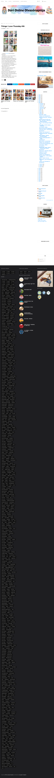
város (10, 750)
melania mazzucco (9, 579)
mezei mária (11, 584)
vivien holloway (9, 758)
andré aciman (4, 310)
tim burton (6, 724)
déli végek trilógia (11, 385)
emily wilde (3, 411)
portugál (3, 648)
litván (10, 556)
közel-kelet (9, 539)
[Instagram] (37, 1)
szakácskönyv (4, 698)
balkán (10, 331)
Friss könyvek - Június (28, 307)
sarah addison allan (5, 673)
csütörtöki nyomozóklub (10, 377)
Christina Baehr (10, 365)
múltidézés (8, 593)
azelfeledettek (11, 329)
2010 (39, 179)
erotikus (10, 416)
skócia (14, 684)
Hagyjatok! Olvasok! (42, 190)
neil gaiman (11, 604)
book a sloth (4, 345)
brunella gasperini (4, 352)
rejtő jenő (13, 662)
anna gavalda (12, 313)
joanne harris (7, 495)
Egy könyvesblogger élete (42, 221)
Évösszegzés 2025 (28, 289)
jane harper (11, 489)
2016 (39, 172)
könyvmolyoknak (4, 536)
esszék (3, 419)
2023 (39, 98)
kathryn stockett (10, 516)
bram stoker (3, 349)
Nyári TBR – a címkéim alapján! (42, 67)
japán (8, 492)
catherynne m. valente (8, 359)
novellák (11, 615)
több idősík (3, 730)
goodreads (11, 450)
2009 (39, 180)
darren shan (9, 380)
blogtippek (3, 341)
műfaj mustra (13, 595)
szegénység (12, 699)
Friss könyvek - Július (41, 75)
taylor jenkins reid (4, 718)
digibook (3, 388)
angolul (3, 313)
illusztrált (6, 478)
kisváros (12, 523)
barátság (13, 334)
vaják (7, 744)
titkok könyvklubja (12, 724)
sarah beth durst (4, 674)
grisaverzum (10, 453)
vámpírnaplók (10, 747)
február (41, 165)
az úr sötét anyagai (5, 329)
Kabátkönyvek (42, 139)
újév (7, 738)
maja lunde (3, 570)
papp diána (3, 632)
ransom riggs (4, 659)
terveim (7, 53)
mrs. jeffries (3, 593)
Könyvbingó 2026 (40, 55)
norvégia (7, 615)
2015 (39, 173)
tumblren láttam (4, 735)
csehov (11, 374)
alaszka (12, 295)
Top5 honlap (40, 219)
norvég (3, 615)
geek (13, 444)
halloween (7, 460)
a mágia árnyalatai (4, 289)
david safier (3, 383)
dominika (3, 393)
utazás (3, 743)
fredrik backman (10, 433)
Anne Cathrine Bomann (5, 315)
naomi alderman (4, 600)
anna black (7, 313)
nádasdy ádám (4, 598)
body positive (9, 341)
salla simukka (9, 670)
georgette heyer (11, 447)
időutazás (3, 477)
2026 (39, 94)
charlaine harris (4, 362)
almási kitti (3, 306)
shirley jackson (4, 680)
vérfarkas (3, 754)
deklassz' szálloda (4, 385)
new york (8, 607)
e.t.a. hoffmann (11, 394)
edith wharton (4, 396)
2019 (39, 168)
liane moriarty (11, 553)
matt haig (7, 576)
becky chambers (4, 337)
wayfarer (3, 761)
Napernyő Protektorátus (5, 601)
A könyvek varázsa (42, 153)
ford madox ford (9, 430)
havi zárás (13, 464)
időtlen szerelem (10, 475)
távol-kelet (7, 716)
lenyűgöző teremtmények (6, 551)
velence (8, 752)
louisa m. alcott (8, 559)
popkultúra (12, 646)
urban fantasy (4, 741)
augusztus (41, 108)
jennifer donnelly (11, 494)
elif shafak (13, 402)
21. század (12, 284)
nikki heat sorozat (4, 614)
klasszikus (3, 525)
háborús (3, 458)
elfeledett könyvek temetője (6, 402)
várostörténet (4, 752)
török (8, 730)
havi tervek (8, 464)
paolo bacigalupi (8, 629)
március (41, 164)
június (40, 111)
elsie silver (3, 408)
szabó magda (4, 696)
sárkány (9, 676)
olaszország (4, 620)
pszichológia (10, 651)
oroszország (13, 621)
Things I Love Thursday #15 (44, 154)
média (8, 578)
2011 (39, 178)
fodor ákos (3, 430)
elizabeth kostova (11, 405)
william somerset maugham (6, 763)
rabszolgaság (4, 652)
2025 (39, 96)
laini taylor (3, 544)
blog (11, 340)
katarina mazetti (11, 511)
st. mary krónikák (12, 688)
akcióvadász (7, 293)
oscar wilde (10, 623)
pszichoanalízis (4, 651)
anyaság (7, 317)
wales (11, 760)
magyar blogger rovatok (9, 567)
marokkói (3, 576)
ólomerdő (8, 620)
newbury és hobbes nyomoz (6, 609)
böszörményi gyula (10, 348)
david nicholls (10, 382)
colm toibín (9, 369)
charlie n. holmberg (5, 363)
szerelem (3, 705)
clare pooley (9, 368)
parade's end (9, 632)
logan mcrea (13, 558)
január (40, 166)
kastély (3, 511)
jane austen (8, 488)
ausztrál (8, 324)
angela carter (10, 310)
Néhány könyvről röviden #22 (44, 119)
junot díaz (12, 505)
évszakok (3, 422)
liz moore (13, 556)
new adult (11, 606)
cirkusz (10, 366)
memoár (3, 581)
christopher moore (5, 366)
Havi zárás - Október (28, 318)
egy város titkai (4, 397)
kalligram (12, 506)
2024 (39, 97)
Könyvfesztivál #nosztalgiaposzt (45, 128)
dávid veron (9, 383)
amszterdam (13, 309)
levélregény (13, 551)
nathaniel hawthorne (5, 604)
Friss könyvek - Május (43, 127)
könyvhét (9, 534)
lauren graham (4, 545)
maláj (7, 570)
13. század (3, 281)
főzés (9, 432)
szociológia (3, 710)
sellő (2, 679)
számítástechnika (9, 698)
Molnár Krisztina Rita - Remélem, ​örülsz (45, 118)
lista (7, 556)
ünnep (6, 743)
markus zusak (4, 575)
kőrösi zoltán (4, 539)
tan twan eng (8, 713)
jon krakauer (4, 500)
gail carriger (4, 441)
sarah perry (10, 674)
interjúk (6, 480)
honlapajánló (9, 472)
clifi (13, 368)
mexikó (3, 584)
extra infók (7, 422)
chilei (14, 363)
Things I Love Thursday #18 (44, 115)
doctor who (7, 390)
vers (13, 754)
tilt (4, 23)
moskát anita (13, 592)
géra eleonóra (4, 449)
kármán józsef (10, 509)
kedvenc (12, 517)
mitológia (12, 589)
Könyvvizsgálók (41, 195)
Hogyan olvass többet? (42, 220)
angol (11, 312)
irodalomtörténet (11, 481)
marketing (9, 573)
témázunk (3, 719)
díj (6, 388)
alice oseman (4, 301)
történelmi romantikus (5, 732)
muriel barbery (4, 595)
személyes (7, 701)
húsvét (6, 474)
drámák (3, 394)
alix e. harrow (4, 303)
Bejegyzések (41, 259)
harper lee (11, 463)
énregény (3, 413)
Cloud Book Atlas (41, 197)
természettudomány (9, 719)
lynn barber (3, 562)
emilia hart (3, 410)
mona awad (13, 590)
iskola (7, 483)
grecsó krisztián (4, 453)
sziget (9, 707)
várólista (14, 749)
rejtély (9, 662)
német (7, 606)
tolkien (8, 726)
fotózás (3, 432)
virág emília (8, 757)
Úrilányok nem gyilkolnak (11, 741)
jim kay (3, 495)
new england (4, 607)
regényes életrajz (4, 662)
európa (9, 419)
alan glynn (3, 295)
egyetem (9, 397)
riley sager (10, 665)
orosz (8, 621)
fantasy (12, 425)
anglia (8, 312)
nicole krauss (4, 612)
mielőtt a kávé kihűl (12, 586)
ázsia (2, 331)
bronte (13, 351)
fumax (8, 436)
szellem (3, 701)
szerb (8, 704)
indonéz (13, 478)
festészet (13, 427)
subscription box (10, 693)
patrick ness (3, 637)
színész (13, 707)
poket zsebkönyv (7, 646)
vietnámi (8, 755)
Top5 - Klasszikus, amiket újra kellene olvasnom (45, 121)
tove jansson (9, 729)
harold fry (9, 461)
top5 (10, 727)
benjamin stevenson (11, 338)
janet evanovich (10, 491)
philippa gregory (10, 643)
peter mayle (3, 642)
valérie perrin (12, 744)
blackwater (7, 340)
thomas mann (10, 722)
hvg (9, 474)
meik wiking (3, 579)
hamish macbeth (12, 460)
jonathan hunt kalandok (10, 500)
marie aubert (14, 572)
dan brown (6, 379)
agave (3, 293)
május (40, 112)
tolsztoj (11, 726)
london (3, 559)
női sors (3, 617)
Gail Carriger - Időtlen (43, 144)
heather (7, 466)
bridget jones (4, 351)
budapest (10, 352)
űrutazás (10, 743)
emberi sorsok (8, 408)
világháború (3, 274)
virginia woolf (4, 758)
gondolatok (9, 449)
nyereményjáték (11, 617)
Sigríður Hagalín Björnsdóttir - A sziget (45, 138)
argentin (11, 318)
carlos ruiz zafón (10, 357)
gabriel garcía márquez (9, 439)
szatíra (3, 699)
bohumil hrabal (4, 343)
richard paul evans (4, 665)
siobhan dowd (4, 682)
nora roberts (11, 614)
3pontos (25, 271)
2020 (39, 102)
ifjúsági (7, 477)
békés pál (9, 337)
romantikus (7, 668)
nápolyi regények (4, 603)
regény (12, 660)
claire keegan (4, 368)
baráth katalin (9, 334)
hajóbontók (12, 458)
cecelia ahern (4, 360)
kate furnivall (4, 514)
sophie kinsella (4, 687)
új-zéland (3, 738)
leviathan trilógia (4, 553)
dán (2, 379)
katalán (6, 511)
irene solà (6, 481)
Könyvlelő (40, 193)
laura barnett (9, 544)
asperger (3, 321)
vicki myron (3, 755)
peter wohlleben (9, 642)
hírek (2, 469)
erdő (10, 413)
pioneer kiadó (10, 645)
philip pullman (4, 643)
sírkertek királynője (4, 684)
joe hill (8, 497)
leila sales (3, 548)
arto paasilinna (9, 320)
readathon (3, 660)
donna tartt (8, 393)
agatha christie (7, 292)
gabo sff (3, 439)
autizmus (12, 324)
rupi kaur (11, 668)
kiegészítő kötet (4, 520)
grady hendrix (11, 452)
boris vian (12, 345)
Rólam (6, 1)
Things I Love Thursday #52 (5, 101)
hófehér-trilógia (7, 469)
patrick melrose (4, 635)
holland (12, 469)
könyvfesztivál (4, 534)
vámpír (12, 746)
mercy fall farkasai (8, 581)
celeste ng (9, 360)
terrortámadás (4, 721)
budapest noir (4, 354)
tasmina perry (11, 715)
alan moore (8, 295)
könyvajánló (10, 531)
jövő (2, 503)
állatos (9, 304)
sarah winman (4, 676)
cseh (8, 374)
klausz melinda (8, 525)
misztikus (8, 589)
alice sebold (9, 301)
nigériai (8, 612)
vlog (14, 758)
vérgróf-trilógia (8, 754)
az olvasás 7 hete (4, 326)
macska (8, 564)
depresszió (3, 387)
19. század (3, 284)
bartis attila (8, 335)
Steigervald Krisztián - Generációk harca (45, 134)
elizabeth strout (4, 407)
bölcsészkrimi (4, 348)
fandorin (8, 425)
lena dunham (4, 550)
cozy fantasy (10, 371)
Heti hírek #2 (41, 162)
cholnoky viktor (4, 365)
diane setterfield (9, 387)
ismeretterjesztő (11, 483)
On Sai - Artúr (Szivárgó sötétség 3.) (45, 123)
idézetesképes (4, 475)
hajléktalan (7, 458)
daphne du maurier (12, 379)
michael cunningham (5, 586)
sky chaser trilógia (7, 685)
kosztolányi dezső (4, 531)
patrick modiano (10, 635)
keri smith (12, 519)
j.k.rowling (3, 488)
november (41, 104)
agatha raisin (13, 292)
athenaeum (14, 321)
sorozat (9, 687)
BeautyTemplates (10, 774)
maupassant (12, 576)
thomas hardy (4, 722)
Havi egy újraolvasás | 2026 (42, 44)
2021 (39, 101)
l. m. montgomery (10, 542)
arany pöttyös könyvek (5, 318)
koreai (14, 528)
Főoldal (2, 1)
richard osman (8, 663)
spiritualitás (3, 688)
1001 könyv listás (4, 279)
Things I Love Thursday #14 (44, 161)
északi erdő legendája (11, 418)
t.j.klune (3, 713)
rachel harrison (9, 654)
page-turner (11, 628)
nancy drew (10, 598)
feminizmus (9, 427)
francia (13, 432)
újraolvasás (11, 738)
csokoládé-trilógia (13, 376)
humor (3, 474)
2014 (39, 174)
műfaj (8, 595)
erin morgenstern (4, 415)
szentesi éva (13, 702)
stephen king (12, 691)
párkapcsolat (4, 634)
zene (14, 766)
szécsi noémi (7, 699)
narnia (10, 603)
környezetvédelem (9, 537)
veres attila (13, 752)
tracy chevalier (12, 732)
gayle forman (9, 444)
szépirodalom (4, 704)
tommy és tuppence (5, 727)
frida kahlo (9, 435)
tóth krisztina (4, 729)
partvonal (8, 634)
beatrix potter (13, 335)
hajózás (3, 460)
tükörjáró (13, 735)
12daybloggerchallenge (12, 279)
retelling (3, 663)
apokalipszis (12, 317)
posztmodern (8, 648)
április (40, 113)
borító (3, 346)
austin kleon (3, 324)
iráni (2, 481)
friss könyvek (4, 436)
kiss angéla (8, 523)
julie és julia (8, 505)
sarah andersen (11, 673)
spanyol (13, 687)
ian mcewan (13, 474)
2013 (39, 175)
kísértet (14, 522)
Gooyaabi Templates (22, 774)
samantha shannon (10, 671)
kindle (6, 522)
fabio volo (3, 425)
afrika (3, 292)
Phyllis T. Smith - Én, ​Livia (44, 157)
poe (2, 646)
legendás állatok (4, 547)
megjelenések (13, 578)
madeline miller (12, 564)
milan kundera (4, 587)
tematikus (12, 718)
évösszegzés (10, 421)
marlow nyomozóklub (10, 575)
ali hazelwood (11, 298)
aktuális (11, 293)
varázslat (10, 749)
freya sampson (4, 435)
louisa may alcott (4, 561)
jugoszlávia (6, 503)
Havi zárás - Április (42, 114)
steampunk (10, 690)
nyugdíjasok (3, 618)
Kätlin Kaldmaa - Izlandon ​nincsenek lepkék (44, 136)
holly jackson (4, 472)
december (41, 103)
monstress (8, 592)
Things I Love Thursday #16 (44, 142)
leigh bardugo (10, 547)
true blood (9, 733)
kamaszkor (3, 508)
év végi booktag (4, 421)
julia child (10, 503)
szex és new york (4, 707)
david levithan (4, 382)
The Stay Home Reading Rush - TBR (46, 143)
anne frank (12, 315)
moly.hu (9, 590)
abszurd (7, 290)
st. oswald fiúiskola (5, 690)
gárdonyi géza (9, 441)
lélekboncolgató (8, 548)
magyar (3, 567)
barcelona (3, 335)
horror (14, 472)
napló (11, 601)
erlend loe (10, 415)
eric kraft (13, 413)
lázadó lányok (10, 545)
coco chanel (4, 369)
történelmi (11, 730)
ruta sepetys (4, 670)
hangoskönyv (4, 461)
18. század (12, 271)
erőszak (14, 416)
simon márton (10, 680)
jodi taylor (3, 497)
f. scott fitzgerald (4, 424)
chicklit (10, 363)
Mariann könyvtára (42, 188)
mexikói (6, 584)
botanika (11, 346)
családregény (4, 374)
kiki (12, 520)
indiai (10, 478)
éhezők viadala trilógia (5, 399)
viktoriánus (12, 755)
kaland (8, 506)
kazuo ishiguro (7, 517)
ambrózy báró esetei (5, 307)
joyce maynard (12, 502)
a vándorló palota (11, 289)
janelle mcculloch (4, 491)
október (41, 106)
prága (12, 648)
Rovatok (10, 1)
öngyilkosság (4, 626)
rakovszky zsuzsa (8, 657)
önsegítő (13, 626)
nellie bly (3, 606)
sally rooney (4, 671)
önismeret (8, 626)
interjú (3, 480)
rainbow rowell (9, 656)
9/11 (6, 287)
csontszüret (3, 377)
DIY (13, 388)
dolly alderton (11, 391)
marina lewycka (4, 573)
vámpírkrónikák (4, 747)
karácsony (12, 508)
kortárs (3, 530)
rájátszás (3, 657)
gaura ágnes (4, 444)
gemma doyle (4, 446)
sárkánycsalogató (4, 677)
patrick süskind (9, 637)
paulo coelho (4, 640)
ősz (6, 628)
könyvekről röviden (5, 533)
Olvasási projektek (16, 1)
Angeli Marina (4, 312)
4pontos (29, 271)
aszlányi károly (8, 321)
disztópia (9, 388)
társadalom (13, 713)
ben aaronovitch (4, 338)
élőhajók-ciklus (10, 407)
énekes (8, 411)
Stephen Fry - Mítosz (43, 152)
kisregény (3, 523)
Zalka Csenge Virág (4, 766)
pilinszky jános (4, 645)
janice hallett (4, 492)
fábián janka (10, 424)
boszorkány (7, 346)
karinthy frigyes (4, 509)
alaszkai (3, 296)
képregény (8, 519)
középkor (13, 539)
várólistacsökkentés (5, 750)
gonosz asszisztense (5, 450)
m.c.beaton (3, 564)
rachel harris (4, 654)
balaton (6, 331)
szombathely (9, 710)
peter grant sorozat (10, 640)
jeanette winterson (4, 494)
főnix (6, 432)
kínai (2, 522)
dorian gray (13, 393)
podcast (14, 645)
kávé (2, 517)
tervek (9, 721)
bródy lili (8, 351)
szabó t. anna (9, 696)
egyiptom (13, 397)
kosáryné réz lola (8, 530)
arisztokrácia (4, 320)
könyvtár (9, 536)
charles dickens (10, 362)
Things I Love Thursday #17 (44, 132)
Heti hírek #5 (41, 130)
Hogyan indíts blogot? (41, 218)
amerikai (3, 309)
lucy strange (10, 561)
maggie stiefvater (4, 565)
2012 (39, 177)
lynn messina (9, 562)
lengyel (8, 550)
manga (11, 570)
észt (5, 419)
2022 (39, 99)
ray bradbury (9, 659)
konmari (10, 528)
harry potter (3, 464)
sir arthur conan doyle (11, 682)
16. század (12, 281)
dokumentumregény (5, 391)
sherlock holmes (12, 679)
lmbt (9, 558)
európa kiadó (14, 419)
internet (10, 480)
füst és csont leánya (5, 438)
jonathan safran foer (5, 502)
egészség (11, 396)
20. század (8, 284)
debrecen (13, 383)
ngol (13, 609)
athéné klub (3, 323)
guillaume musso (8, 455)
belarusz (14, 337)
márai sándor (4, 572)
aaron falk (3, 290)
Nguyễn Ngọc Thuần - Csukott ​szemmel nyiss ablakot (45, 148)
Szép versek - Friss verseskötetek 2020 (45, 160)
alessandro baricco (9, 296)
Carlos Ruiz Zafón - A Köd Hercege (45, 129)
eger (8, 396)
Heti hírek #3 (41, 149)
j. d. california (4, 486)
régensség (8, 660)
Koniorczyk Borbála (5, 528)
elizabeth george (10, 404)
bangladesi (10, 332)
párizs (13, 632)
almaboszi (13, 304)
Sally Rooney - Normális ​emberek (45, 150)
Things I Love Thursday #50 (29, 101)
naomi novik (10, 600)
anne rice (3, 317)
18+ (11, 282)
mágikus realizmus (11, 565)
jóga (10, 497)
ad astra (12, 290)
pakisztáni (3, 629)
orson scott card (4, 623)
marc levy (8, 572)
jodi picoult (12, 495)
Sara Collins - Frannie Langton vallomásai (45, 125)
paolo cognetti (4, 631)
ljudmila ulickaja (4, 558)
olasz (11, 618)
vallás (3, 746)
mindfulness (9, 587)
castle (3, 359)
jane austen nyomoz (5, 489)
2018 (39, 169)
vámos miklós (7, 746)
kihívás (9, 520)
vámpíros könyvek (4, 749)
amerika (11, 307)
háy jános (3, 466)
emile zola (13, 408)
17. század (8, 271)
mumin (13, 593)
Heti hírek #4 (41, 146)
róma (3, 668)
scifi (9, 677)
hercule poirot (8, 467)
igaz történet (12, 477)
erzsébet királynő (4, 418)
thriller (15, 722)
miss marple (3, 589)
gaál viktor (11, 438)
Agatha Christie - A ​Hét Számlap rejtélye (45, 156)
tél (9, 718)
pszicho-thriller (10, 649)
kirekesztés (9, 522)
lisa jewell (3, 556)
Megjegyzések (41, 261)
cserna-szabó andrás (5, 376)
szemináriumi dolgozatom (6, 702)
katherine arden (4, 516)
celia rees (13, 360)
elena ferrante (12, 399)
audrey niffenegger (10, 323)
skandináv (10, 684)
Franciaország (4, 433)
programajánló (4, 649)
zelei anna (10, 766)
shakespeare (7, 679)
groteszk (3, 455)
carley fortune (4, 357)
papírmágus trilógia (11, 631)
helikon (3, 467)
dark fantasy (4, 380)
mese (14, 581)
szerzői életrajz (8, 705)
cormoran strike (4, 371)
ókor (8, 618)
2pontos (21, 271)
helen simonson (12, 466)
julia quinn (3, 505)
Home (2, 23)
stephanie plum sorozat (5, 691)
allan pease (9, 303)
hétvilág (12, 467)
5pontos (3, 287)
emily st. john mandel (10, 410)
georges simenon (4, 447)
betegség (3, 340)
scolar (12, 677)
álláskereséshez (4, 304)
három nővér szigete (5, 463)
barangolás (3, 334)
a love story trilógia (12, 287)
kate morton (9, 514)
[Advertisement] (45, 231)
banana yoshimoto (4, 332)
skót (2, 685)
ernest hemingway (4, 416)
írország (3, 483)
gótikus (3, 452)
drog (6, 394)
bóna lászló (10, 343)
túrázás (9, 735)
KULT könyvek (4, 542)
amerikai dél (8, 309)
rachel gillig (9, 652)
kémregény (3, 519)
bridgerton (12, 349)
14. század (3, 271)
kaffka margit (4, 506)
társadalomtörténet (5, 715)
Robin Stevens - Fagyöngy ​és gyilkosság (29, 325)
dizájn (3, 390)
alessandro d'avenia (5, 298)
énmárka (11, 411)
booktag (8, 345)
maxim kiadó (4, 578)
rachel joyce (3, 656)
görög (7, 452)
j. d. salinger (9, 486)
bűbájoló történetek (11, 354)
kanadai (8, 508)
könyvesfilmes (11, 533)
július (40, 109)
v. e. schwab (3, 744)
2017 (39, 170)
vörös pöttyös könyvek (5, 760)
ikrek (2, 478)
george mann (10, 446)
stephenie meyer (4, 693)
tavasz (3, 716)
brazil (8, 349)
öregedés (3, 628)
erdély (7, 413)
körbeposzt (3, 537)
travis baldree (4, 733)
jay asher (11, 492)
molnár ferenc (4, 590)
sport (7, 688)
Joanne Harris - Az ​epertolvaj (44, 141)
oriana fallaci (4, 621)
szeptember (41, 107)
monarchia (3, 592)
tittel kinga (3, 726)
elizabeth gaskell (4, 404)
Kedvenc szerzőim (24, 1)
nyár (6, 617)
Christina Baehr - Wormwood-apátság (28, 313)
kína (14, 520)
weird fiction (8, 761)
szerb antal (12, 704)
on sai (13, 620)
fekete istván (4, 427)
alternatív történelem (10, 306)
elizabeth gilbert (4, 405)
